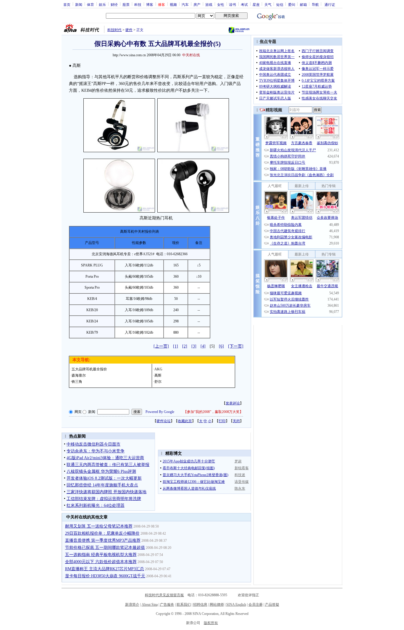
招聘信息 (200, 604)
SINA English (236, 604)
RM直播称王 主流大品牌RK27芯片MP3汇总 (104, 569)
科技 (137, 4)
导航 (315, 4)
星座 (256, 4)
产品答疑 (272, 604)
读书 (232, 4)
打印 (222, 421)
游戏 (208, 4)
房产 (197, 4)
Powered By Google (160, 412)
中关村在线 (191, 55)
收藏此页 (185, 421)
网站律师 (217, 604)
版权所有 (211, 623)
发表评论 (233, 403)
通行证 (329, 4)
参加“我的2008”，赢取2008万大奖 (213, 412)
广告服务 (167, 604)
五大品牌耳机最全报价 (89, 369)
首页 (66, 4)
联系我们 (184, 604)
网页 (78, 412)
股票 (126, 4)
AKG (158, 369)
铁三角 (77, 382)
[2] (184, 346)
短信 (279, 4)
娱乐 (102, 4)
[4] (203, 346)
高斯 (157, 375)
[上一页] (161, 346)
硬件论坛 (163, 421)
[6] (221, 346)
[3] (193, 346)
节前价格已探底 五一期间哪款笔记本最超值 (105, 547)
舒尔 (157, 382)
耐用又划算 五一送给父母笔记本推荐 (98, 526)
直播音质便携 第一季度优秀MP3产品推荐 (102, 540)
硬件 (128, 30)
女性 (220, 4)
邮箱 (303, 4)
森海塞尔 (79, 375)
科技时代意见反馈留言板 (164, 595)
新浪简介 (132, 604)
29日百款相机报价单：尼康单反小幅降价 (102, 533)
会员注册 (255, 604)
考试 (244, 4)
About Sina (150, 604)
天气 (268, 4)
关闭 (236, 421)
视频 (173, 4)
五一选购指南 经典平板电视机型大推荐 (101, 554)
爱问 (291, 4)
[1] (175, 346)
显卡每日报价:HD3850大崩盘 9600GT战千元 (105, 576)
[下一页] (235, 346)
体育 (90, 4)
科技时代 (114, 30)
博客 (149, 4)
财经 (114, 4)
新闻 (78, 4)
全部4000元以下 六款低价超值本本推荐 (101, 562)
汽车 (185, 4)
